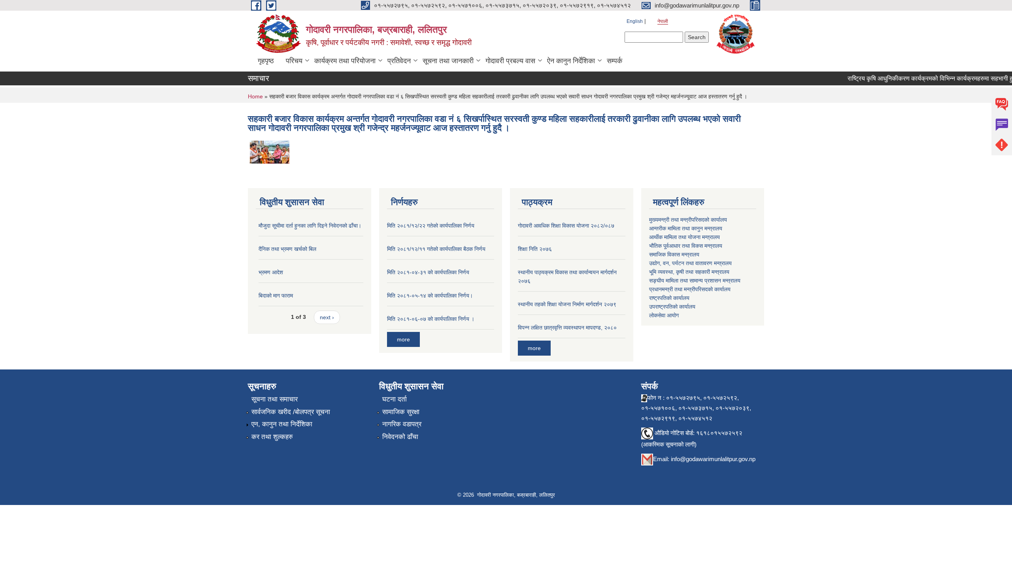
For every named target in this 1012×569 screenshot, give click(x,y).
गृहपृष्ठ (266, 61)
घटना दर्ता (394, 399)
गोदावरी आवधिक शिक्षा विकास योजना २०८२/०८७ (566, 225)
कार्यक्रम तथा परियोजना (345, 61)
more (403, 339)
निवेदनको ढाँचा (400, 437)
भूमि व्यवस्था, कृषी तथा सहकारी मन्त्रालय (689, 272)
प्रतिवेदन (399, 61)
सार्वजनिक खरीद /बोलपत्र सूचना (290, 412)
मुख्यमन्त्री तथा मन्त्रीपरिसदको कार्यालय (688, 220)
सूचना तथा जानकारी (448, 61)
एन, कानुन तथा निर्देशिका (281, 424)
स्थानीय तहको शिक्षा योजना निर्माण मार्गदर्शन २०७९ (567, 304)
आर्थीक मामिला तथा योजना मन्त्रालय (684, 237)
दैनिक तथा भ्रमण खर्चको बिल (287, 249)
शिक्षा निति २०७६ (535, 249)
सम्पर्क (614, 61)
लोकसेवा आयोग (664, 315)
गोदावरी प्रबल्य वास (510, 61)
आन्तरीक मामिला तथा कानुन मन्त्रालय (685, 228)
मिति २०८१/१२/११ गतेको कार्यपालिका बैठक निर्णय (436, 249)
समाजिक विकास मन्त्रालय (674, 254)
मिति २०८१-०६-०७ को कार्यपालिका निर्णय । (430, 319)
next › (327, 317)
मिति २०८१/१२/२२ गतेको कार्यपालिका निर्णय (430, 225)
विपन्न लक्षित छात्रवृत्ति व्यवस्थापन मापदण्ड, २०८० (567, 327)
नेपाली (662, 21)
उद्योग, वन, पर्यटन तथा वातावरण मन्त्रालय (690, 263)
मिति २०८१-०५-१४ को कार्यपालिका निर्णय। (430, 295)
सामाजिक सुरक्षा (400, 412)
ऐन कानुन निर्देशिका (571, 61)
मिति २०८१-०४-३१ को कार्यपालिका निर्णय (428, 272)
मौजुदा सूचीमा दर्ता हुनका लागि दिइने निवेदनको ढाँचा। (310, 225)
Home (255, 96)
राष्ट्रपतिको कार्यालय (669, 298)
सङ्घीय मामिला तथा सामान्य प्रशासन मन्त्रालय (694, 280)
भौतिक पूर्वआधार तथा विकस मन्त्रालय (685, 246)
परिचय (294, 61)
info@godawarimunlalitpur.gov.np (713, 459)
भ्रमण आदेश (271, 272)
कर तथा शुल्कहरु (272, 437)
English (635, 21)
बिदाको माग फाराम (276, 295)
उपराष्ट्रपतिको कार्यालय (672, 306)
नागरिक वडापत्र (401, 424)
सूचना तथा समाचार (274, 399)
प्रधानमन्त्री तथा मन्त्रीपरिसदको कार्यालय (690, 289)
